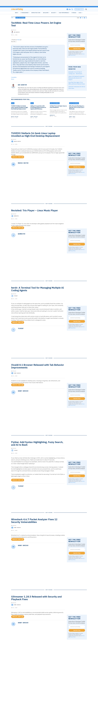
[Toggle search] (86, 9)
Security (53, 12)
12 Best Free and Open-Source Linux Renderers (58, 106)
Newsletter (80, 9)
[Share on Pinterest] (84, 17)
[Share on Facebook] (80, 17)
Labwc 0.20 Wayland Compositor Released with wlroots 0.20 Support (76, 78)
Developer (45, 12)
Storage (74, 12)
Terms (83, 53)
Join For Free (76, 48)
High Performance (64, 12)
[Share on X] (82, 17)
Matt (18, 39)
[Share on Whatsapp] (86, 17)
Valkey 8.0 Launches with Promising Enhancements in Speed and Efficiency (38, 107)
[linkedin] (70, 9)
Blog (80, 12)
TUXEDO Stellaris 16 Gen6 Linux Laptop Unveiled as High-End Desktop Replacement (19, 107)
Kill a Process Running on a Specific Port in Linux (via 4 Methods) (76, 107)
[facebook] (67, 9)
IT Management (25, 12)
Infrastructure (35, 12)
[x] (72, 9)
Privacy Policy (72, 55)
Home (12, 17)
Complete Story (16, 157)
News (16, 12)
